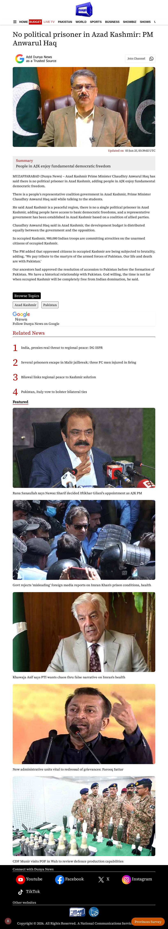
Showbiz (129, 21)
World (81, 21)
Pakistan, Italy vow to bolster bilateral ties (54, 391)
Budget (35, 21)
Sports (96, 21)
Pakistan (65, 21)
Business (112, 21)
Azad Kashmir (25, 305)
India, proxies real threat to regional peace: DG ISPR (62, 347)
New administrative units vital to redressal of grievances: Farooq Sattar (68, 769)
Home (23, 21)
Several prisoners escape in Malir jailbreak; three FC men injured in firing (78, 362)
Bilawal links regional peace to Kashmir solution (58, 377)
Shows (145, 21)
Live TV (49, 21)
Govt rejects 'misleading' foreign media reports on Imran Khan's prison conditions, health (82, 585)
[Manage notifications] (8, 921)
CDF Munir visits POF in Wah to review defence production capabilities (68, 861)
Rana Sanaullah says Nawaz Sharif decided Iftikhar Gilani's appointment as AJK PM (77, 493)
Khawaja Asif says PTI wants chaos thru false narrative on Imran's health (69, 677)
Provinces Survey (148, 921)
